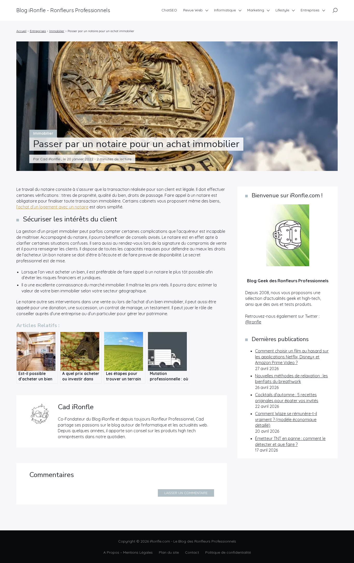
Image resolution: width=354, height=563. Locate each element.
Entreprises (310, 10)
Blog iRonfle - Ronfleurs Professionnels (63, 10)
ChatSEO (169, 10)
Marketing (255, 10)
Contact (192, 552)
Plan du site (169, 552)
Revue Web (193, 10)
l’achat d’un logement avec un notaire (52, 207)
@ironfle (253, 321)
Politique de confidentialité (228, 552)
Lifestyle (282, 10)
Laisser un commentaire (186, 493)
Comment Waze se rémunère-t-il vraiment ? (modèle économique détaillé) (286, 419)
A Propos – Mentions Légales (128, 552)
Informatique (225, 10)
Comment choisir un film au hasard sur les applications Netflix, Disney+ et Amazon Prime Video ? (292, 356)
